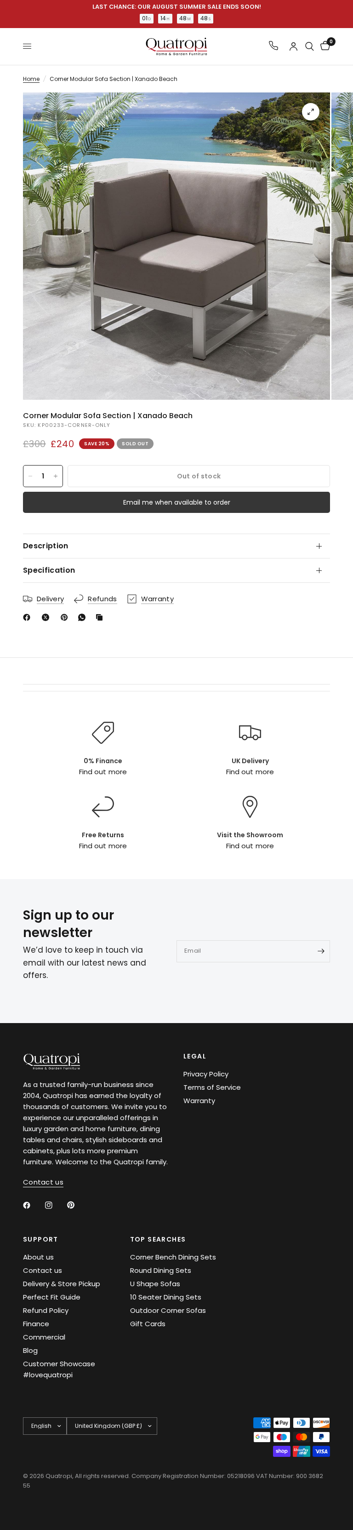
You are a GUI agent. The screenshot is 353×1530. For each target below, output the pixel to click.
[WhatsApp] (83, 617)
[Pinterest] (66, 617)
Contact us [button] (43, 1182)
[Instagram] (55, 1205)
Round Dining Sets (160, 1270)
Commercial (44, 1337)
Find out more (102, 772)
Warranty (199, 1100)
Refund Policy (45, 1310)
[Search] (309, 46)
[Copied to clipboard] (101, 617)
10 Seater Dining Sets (165, 1297)
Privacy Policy (205, 1074)
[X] (47, 617)
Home (31, 79)
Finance (36, 1324)
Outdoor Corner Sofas (168, 1310)
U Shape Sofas (155, 1283)
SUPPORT (40, 1239)
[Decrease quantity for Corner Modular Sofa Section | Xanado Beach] (30, 476)
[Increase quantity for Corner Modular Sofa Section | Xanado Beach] (56, 476)
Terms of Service (212, 1087)
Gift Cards (147, 1324)
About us (38, 1257)
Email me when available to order (176, 502)
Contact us (42, 1270)
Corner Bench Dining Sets (173, 1257)
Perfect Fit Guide (51, 1297)
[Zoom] (310, 112)
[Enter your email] (321, 951)
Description (45, 546)
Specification (49, 570)
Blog (30, 1350)
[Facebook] (28, 617)
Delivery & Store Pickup (61, 1283)
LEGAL (194, 1056)
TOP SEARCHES (158, 1239)
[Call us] (273, 46)
